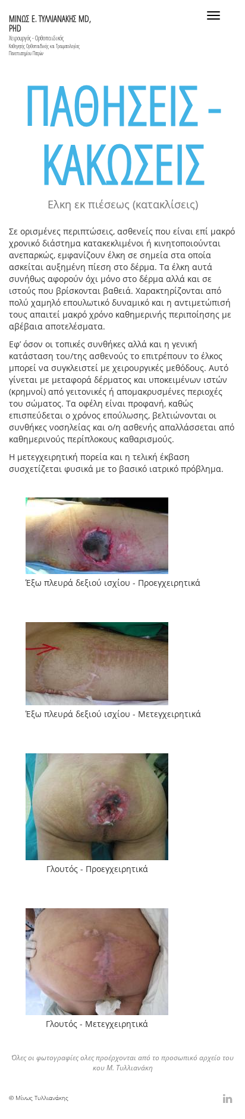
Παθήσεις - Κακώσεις (122, 133)
